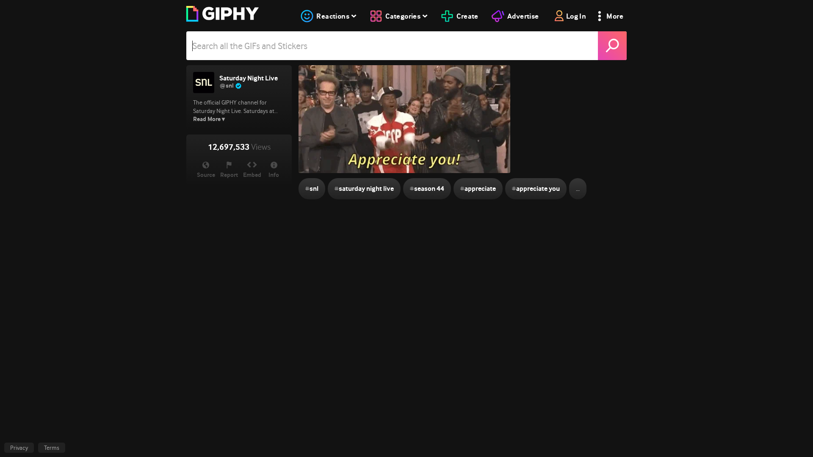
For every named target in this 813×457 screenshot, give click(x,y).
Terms (51, 447)
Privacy (19, 447)
